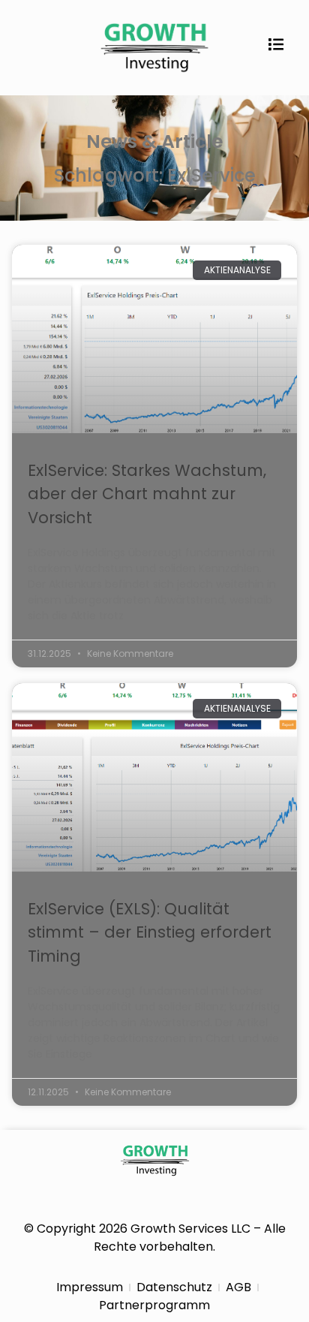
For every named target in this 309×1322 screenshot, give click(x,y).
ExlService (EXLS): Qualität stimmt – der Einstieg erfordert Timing (150, 932)
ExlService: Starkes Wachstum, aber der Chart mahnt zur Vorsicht (147, 493)
